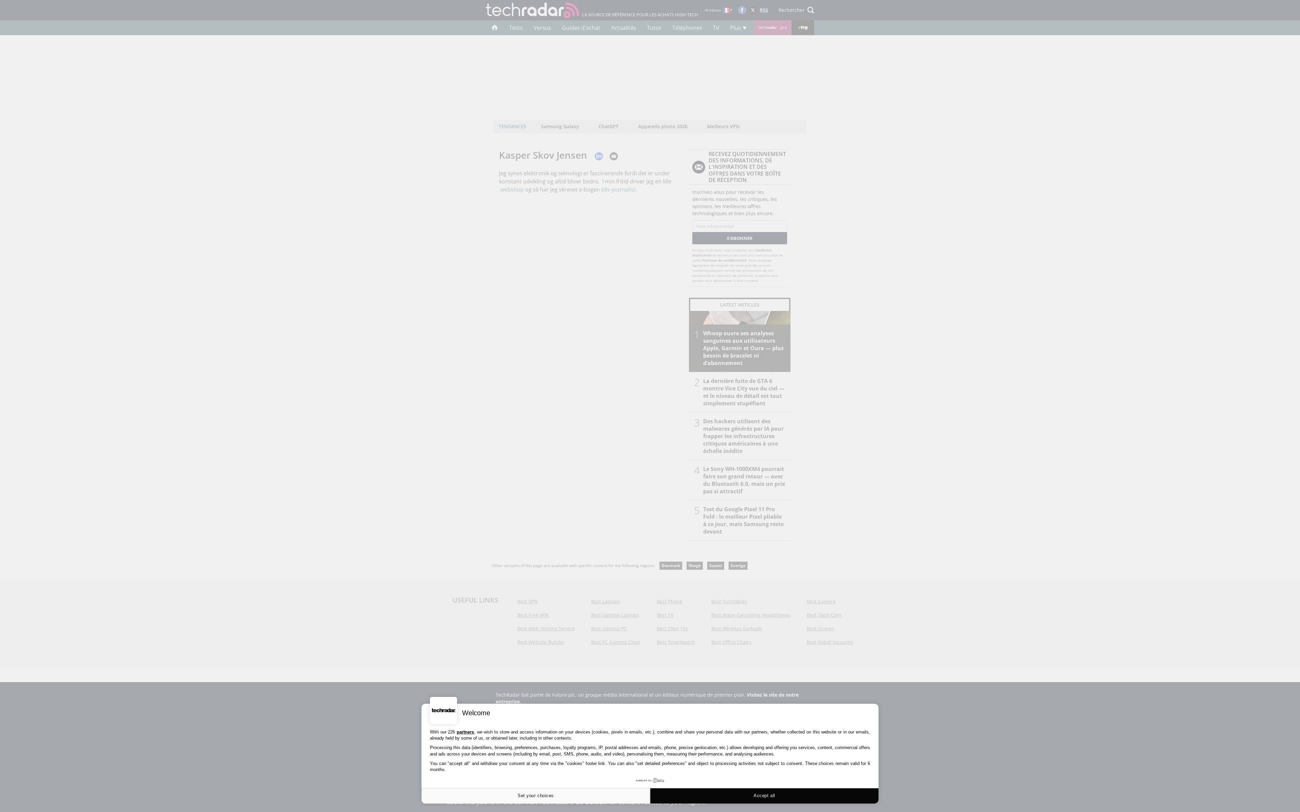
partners (465, 732)
